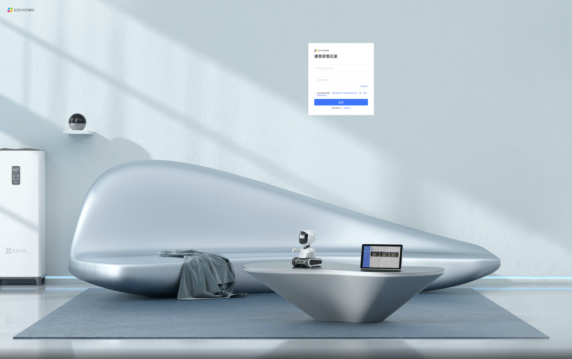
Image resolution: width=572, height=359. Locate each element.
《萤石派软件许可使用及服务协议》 (344, 93)
